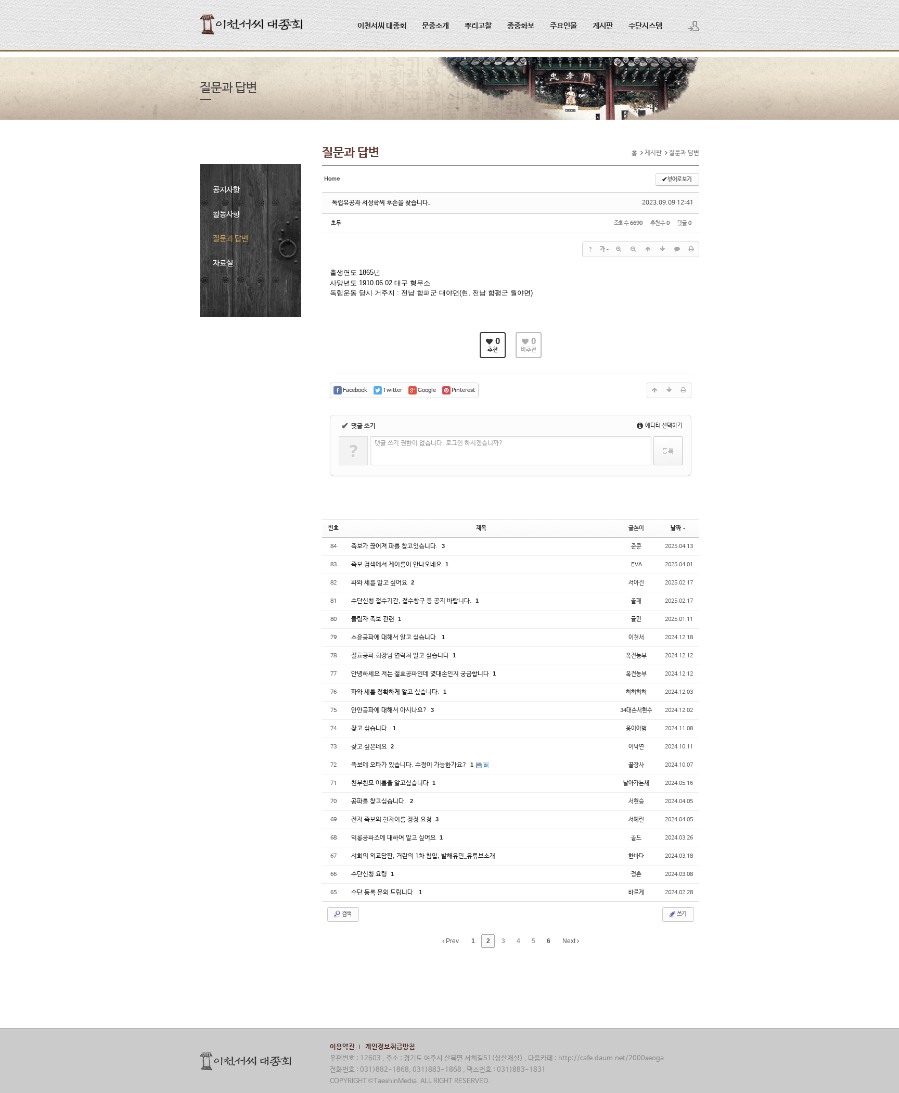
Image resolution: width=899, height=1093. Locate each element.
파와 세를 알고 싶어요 (380, 583)
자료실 (223, 263)
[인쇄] (691, 249)
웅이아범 (636, 729)
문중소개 (435, 25)
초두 (336, 223)
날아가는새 (636, 783)
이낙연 (636, 747)
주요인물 (563, 25)
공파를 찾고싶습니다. (379, 801)
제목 (481, 528)
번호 (333, 528)
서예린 (636, 820)
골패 (636, 601)
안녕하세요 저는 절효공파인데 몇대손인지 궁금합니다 (421, 674)
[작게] (633, 249)
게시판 (603, 25)
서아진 (636, 583)
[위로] (647, 249)
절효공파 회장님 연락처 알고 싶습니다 (401, 655)
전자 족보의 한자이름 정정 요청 (392, 819)
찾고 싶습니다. (371, 728)
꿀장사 (636, 765)
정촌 (636, 874)
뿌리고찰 (478, 25)
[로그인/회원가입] (693, 26)
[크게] (618, 249)
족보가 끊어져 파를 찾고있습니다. (395, 546)
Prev (451, 941)
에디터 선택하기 (663, 426)
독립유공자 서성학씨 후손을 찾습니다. (381, 203)
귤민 (636, 619)
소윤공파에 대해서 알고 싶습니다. (395, 637)
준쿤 (636, 546)
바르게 (636, 892)
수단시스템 (645, 25)
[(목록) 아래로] (662, 249)
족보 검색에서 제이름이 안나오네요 (397, 564)
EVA (636, 565)
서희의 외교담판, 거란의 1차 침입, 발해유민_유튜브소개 (423, 856)
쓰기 (681, 914)
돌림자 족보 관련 (373, 619)
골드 (636, 838)
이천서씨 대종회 (381, 25)
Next (569, 941)
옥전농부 (636, 656)
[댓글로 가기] (677, 249)
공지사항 (226, 189)
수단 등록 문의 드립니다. (384, 892)
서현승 (636, 801)
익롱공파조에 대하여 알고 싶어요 (394, 838)
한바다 (636, 856)
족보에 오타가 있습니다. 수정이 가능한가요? (409, 765)
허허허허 (636, 692)
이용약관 (342, 1047)
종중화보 (520, 25)
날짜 (676, 528)
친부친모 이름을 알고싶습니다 (390, 783)
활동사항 (226, 214)
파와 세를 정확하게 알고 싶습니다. (396, 692)
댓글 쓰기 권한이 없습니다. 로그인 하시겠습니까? (439, 443)
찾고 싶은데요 (370, 747)
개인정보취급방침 (390, 1047)
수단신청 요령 (370, 874)
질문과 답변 (230, 238)
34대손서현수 (636, 710)
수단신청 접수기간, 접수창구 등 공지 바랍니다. (412, 601)
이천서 (636, 637)
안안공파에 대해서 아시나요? (390, 710)
